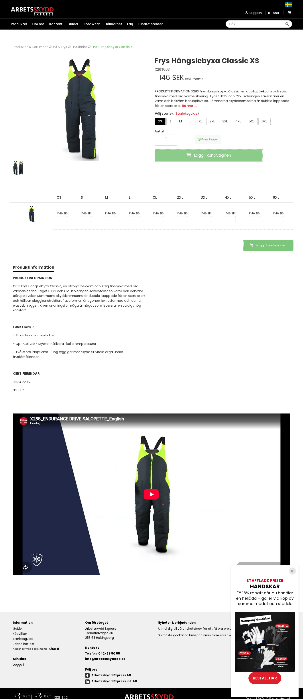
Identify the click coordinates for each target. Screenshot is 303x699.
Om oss (38, 24)
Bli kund (273, 13)
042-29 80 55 (109, 653)
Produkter (20, 47)
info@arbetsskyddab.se (105, 659)
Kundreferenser (150, 24)
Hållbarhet (113, 24)
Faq (130, 24)
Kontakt (56, 24)
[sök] (287, 24)
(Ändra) (54, 648)
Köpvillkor (20, 634)
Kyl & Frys (60, 47)
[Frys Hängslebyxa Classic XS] (80, 108)
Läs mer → (189, 106)
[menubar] (89, 24)
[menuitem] (21, 24)
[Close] (292, 571)
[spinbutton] (166, 139)
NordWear (91, 24)
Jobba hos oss (24, 644)
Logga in (19, 665)
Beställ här (265, 678)
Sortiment (40, 47)
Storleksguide (186, 113)
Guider (73, 24)
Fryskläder (79, 47)
